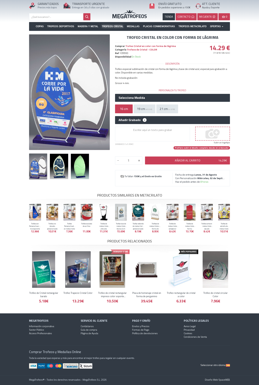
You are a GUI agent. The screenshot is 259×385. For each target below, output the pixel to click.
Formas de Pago (140, 330)
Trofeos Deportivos (60, 26)
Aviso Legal (190, 326)
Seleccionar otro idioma (213, 365)
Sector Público (36, 330)
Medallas (133, 26)
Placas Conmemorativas (159, 26)
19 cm (144, 108)
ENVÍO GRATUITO (169, 4)
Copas (40, 26)
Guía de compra (89, 330)
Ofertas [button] (215, 26)
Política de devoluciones (145, 333)
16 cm (124, 108)
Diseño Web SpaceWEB (217, 379)
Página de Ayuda (89, 333)
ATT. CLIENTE (211, 4)
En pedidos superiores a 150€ (174, 7)
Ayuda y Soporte (211, 7)
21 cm (167, 108)
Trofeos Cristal (112, 26)
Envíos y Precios (140, 326)
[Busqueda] (86, 16)
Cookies (188, 333)
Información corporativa (41, 326)
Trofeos (129, 14)
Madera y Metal (88, 26)
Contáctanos (87, 326)
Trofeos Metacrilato (192, 26)
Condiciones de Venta (195, 337)
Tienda (169, 17)
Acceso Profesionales (40, 333)
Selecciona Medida (132, 97)
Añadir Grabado (130, 120)
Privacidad (189, 330)
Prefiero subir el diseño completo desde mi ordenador (202, 147)
